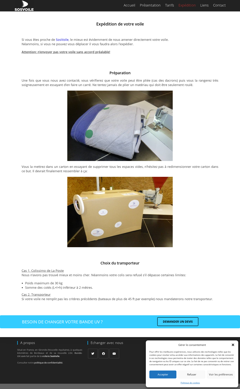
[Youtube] (114, 353)
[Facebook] (103, 353)
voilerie (50, 356)
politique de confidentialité (48, 362)
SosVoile (62, 39)
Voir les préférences (221, 374)
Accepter (163, 374)
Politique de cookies (190, 382)
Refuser (191, 374)
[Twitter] (93, 353)
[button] (233, 345)
